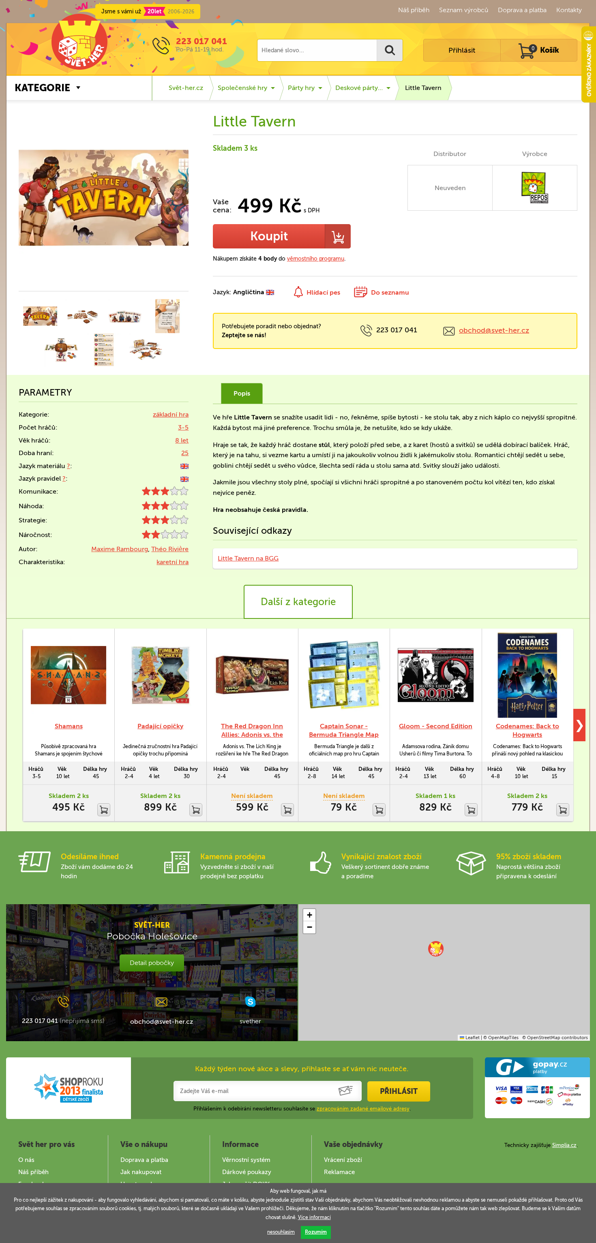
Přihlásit (461, 50)
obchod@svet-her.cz (494, 330)
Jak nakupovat (140, 1172)
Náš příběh (413, 10)
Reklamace (339, 1172)
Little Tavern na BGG (248, 558)
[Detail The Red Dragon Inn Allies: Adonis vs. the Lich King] (252, 675)
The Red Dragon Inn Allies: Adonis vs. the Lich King (252, 734)
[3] (165, 493)
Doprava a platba (522, 10)
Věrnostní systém (246, 1160)
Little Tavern (423, 88)
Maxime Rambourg (119, 549)
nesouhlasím (281, 1232)
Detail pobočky (152, 963)
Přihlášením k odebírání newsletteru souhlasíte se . (302, 1109)
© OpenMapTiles (501, 1037)
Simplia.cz (564, 1145)
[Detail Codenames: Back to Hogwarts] (527, 675)
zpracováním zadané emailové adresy (363, 1109)
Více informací (314, 1217)
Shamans (69, 726)
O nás (26, 1160)
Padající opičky (160, 726)
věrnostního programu (315, 258)
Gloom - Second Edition (435, 726)
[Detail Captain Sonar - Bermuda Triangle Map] (344, 675)
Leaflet (472, 1037)
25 (185, 453)
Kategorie (42, 88)
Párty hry (301, 88)
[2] (165, 536)
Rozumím (316, 1232)
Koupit (269, 236)
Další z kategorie (298, 602)
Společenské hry (242, 88)
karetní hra (173, 562)
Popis (242, 393)
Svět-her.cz (186, 88)
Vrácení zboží (343, 1160)
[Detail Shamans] (68, 675)
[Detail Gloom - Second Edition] (435, 675)
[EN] (184, 466)
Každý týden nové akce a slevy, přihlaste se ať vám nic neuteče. (302, 1068)
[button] (436, 948)
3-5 (183, 427)
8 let (182, 440)
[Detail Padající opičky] (160, 675)
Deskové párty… (359, 88)
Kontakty (569, 10)
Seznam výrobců (463, 10)
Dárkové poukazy (246, 1172)
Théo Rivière (170, 549)
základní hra (171, 414)
